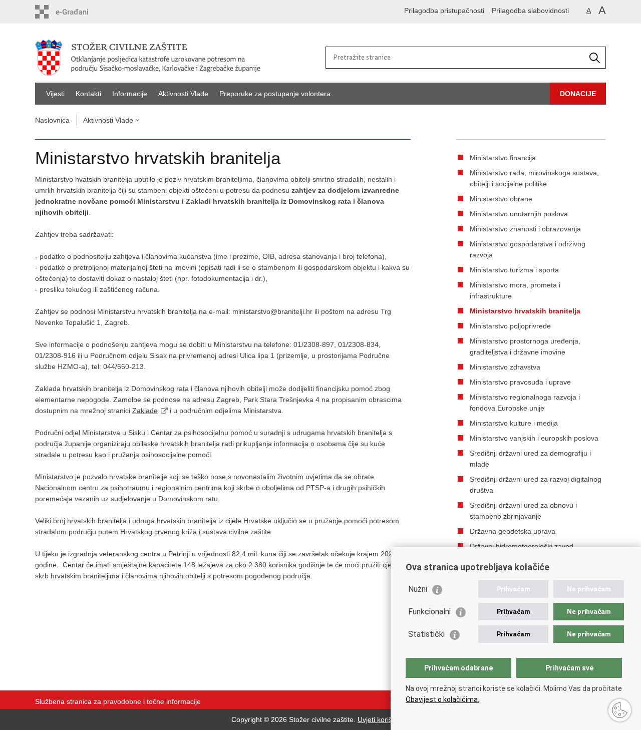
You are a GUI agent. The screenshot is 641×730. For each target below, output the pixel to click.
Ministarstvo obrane (501, 199)
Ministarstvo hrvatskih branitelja (525, 311)
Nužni (417, 589)
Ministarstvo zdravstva (505, 367)
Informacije (129, 94)
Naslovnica (52, 120)
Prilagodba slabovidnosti (530, 11)
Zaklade (145, 411)
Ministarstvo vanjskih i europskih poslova (534, 438)
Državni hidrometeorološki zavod (521, 546)
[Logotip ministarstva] (177, 58)
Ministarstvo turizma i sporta (514, 270)
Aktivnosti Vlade (183, 94)
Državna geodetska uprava (512, 531)
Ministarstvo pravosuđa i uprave (520, 382)
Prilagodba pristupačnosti (444, 11)
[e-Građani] (78, 12)
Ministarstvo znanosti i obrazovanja (525, 229)
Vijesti (55, 94)
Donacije (578, 94)
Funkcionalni (429, 611)
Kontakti (88, 94)
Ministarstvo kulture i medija (514, 423)
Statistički (426, 634)
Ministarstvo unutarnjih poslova (519, 214)
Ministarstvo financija (503, 158)
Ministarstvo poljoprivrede (510, 326)
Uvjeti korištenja (383, 719)
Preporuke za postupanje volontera (275, 94)
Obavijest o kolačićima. (442, 699)
